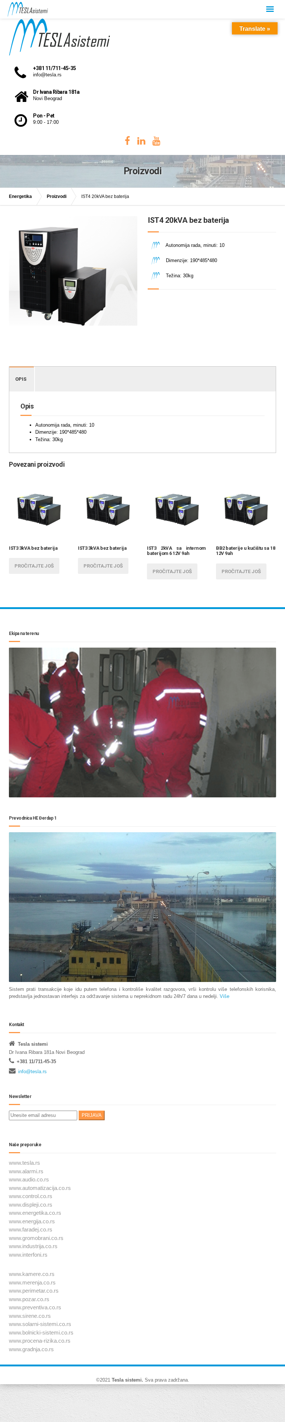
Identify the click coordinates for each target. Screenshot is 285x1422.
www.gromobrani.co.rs (36, 1238)
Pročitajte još (34, 566)
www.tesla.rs (24, 1163)
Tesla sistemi (127, 1380)
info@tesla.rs (32, 1071)
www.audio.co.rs (29, 1179)
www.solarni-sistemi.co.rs (40, 1324)
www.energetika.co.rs (35, 1213)
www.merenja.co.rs (32, 1282)
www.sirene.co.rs (30, 1316)
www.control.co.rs (30, 1196)
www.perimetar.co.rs (34, 1290)
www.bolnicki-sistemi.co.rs (41, 1332)
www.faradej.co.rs (30, 1229)
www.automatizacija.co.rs (40, 1188)
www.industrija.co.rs (33, 1246)
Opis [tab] (20, 379)
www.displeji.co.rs (30, 1204)
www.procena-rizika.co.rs (40, 1340)
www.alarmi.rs (26, 1171)
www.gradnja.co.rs (31, 1349)
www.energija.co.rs (32, 1221)
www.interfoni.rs (28, 1254)
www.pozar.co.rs (29, 1299)
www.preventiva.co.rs (35, 1307)
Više (223, 996)
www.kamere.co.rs (32, 1274)
